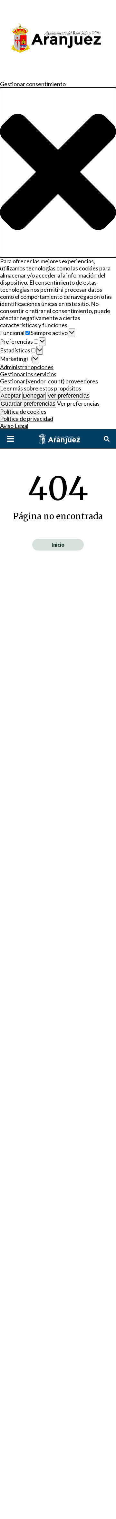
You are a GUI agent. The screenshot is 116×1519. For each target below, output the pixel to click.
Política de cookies (23, 411)
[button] (58, 172)
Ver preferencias (68, 395)
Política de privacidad (26, 418)
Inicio (58, 545)
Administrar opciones (26, 366)
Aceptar (11, 395)
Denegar (34, 395)
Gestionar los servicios (28, 374)
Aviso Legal (14, 425)
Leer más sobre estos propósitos (40, 388)
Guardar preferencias (28, 403)
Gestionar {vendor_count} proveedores (49, 381)
